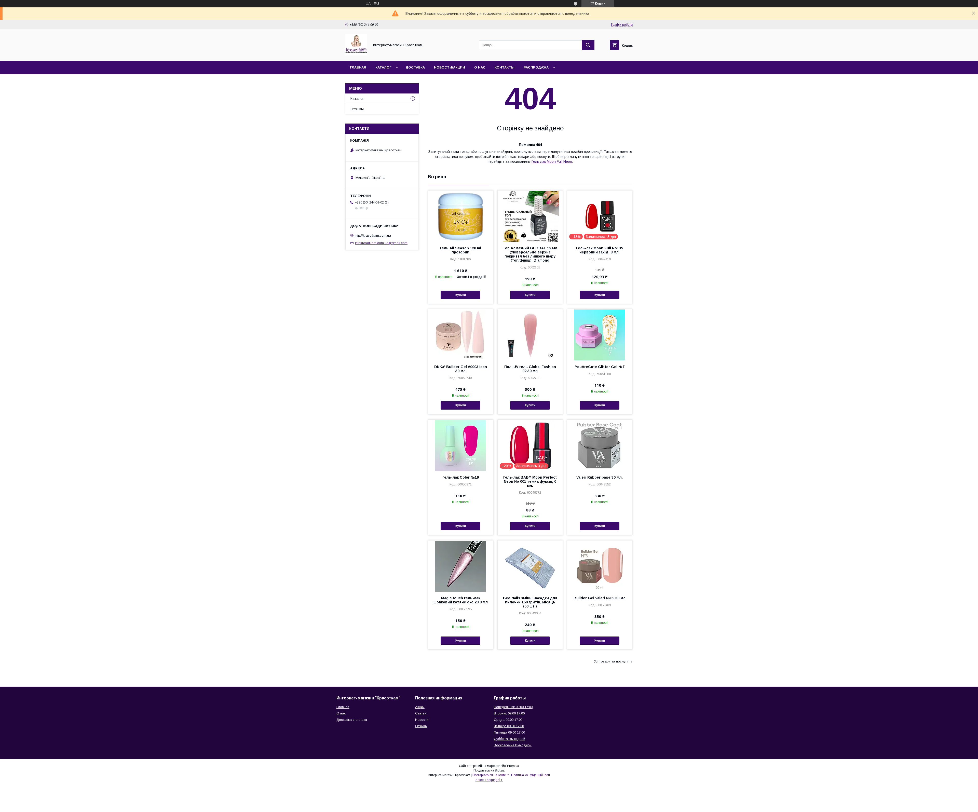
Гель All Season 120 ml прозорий (460, 250)
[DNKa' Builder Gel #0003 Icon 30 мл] (460, 334)
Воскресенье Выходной (513, 745)
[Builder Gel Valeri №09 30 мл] (599, 565)
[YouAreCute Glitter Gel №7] (599, 334)
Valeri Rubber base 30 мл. (599, 477)
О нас (479, 67)
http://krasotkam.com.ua (373, 235)
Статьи (420, 713)
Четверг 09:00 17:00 (509, 726)
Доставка (415, 67)
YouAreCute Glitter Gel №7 (599, 367)
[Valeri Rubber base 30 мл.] (599, 445)
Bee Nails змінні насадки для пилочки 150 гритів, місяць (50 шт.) (530, 602)
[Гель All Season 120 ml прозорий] (460, 216)
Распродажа (536, 67)
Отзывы (357, 109)
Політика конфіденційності (530, 775)
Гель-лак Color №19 (460, 477)
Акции (420, 707)
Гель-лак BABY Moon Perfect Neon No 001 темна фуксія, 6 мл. (530, 481)
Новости (421, 720)
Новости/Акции (449, 67)
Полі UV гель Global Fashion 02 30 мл (530, 369)
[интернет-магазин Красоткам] (356, 54)
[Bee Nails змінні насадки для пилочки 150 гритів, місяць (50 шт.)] (530, 565)
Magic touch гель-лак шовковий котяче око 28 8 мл (460, 600)
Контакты (504, 67)
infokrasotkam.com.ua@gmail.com (381, 243)
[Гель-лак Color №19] (460, 445)
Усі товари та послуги (611, 661)
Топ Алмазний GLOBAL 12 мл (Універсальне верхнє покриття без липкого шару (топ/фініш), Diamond (530, 254)
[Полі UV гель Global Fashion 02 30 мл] (530, 334)
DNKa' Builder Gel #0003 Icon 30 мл (460, 369)
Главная (358, 67)
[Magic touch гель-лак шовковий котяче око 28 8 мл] (460, 565)
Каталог (383, 67)
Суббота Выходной (509, 739)
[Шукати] (588, 45)
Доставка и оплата (351, 720)
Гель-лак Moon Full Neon (552, 161)
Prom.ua (513, 766)
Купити (460, 295)
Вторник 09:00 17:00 (509, 713)
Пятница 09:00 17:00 (509, 732)
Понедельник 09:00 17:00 (513, 707)
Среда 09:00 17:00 (508, 720)
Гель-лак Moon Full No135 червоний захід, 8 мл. (599, 250)
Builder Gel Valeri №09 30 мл (600, 598)
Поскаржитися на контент (490, 775)
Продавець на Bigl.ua (489, 770)
